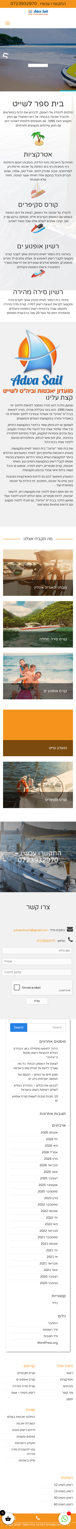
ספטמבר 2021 (48, 1237)
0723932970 (38, 860)
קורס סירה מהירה (23, 1386)
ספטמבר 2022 (48, 1204)
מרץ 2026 (51, 1159)
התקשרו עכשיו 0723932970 (38, 3)
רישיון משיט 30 (63, 1498)
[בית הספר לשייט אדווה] (38, 13)
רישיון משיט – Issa (23, 1392)
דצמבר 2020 (49, 1276)
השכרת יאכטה (25, 1423)
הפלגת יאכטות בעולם (21, 1417)
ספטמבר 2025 (48, 1191)
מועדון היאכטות (25, 1443)
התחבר (53, 1323)
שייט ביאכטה (26, 1460)
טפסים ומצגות (26, 1436)
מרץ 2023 (51, 1198)
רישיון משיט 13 (63, 1491)
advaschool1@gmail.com (31, 930)
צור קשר (67, 1392)
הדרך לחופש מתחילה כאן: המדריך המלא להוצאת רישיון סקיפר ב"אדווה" (35, 1053)
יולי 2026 (52, 1139)
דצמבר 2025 (49, 1178)
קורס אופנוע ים (25, 1379)
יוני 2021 (52, 1257)
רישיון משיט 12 (63, 1485)
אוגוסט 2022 (49, 1211)
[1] (64, 1521)
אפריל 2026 (50, 1152)
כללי (55, 1303)
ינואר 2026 (51, 1172)
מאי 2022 (51, 1224)
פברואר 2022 (49, 1231)
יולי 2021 (52, 1250)
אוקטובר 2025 (48, 1185)
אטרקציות (66, 1379)
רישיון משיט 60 (63, 1504)
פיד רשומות (50, 1329)
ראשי (69, 1373)
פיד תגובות (51, 1336)
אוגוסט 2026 (49, 1132)
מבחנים (68, 1386)
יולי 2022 (52, 1217)
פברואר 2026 (49, 1165)
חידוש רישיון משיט (23, 1430)
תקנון (69, 1399)
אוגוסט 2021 (49, 1244)
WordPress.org (47, 1343)
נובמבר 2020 (49, 1283)
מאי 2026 (51, 1145)
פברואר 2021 (49, 1263)
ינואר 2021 (51, 1270)
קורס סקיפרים (26, 1373)
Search (19, 1027)
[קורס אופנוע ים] (38, 676)
